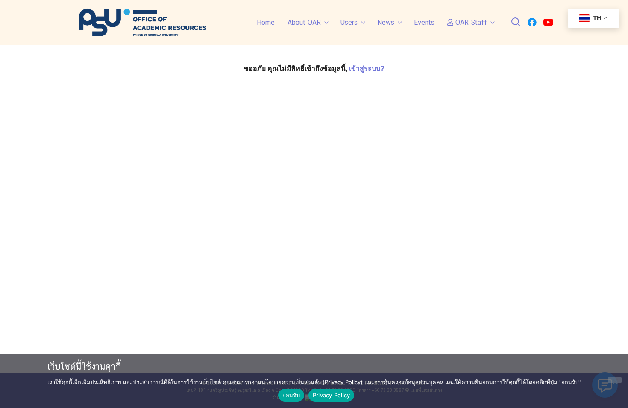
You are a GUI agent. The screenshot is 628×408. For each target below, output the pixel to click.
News (385, 22)
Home (266, 22)
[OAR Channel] (548, 22)
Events (424, 22)
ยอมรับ (291, 395)
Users (349, 22)
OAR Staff (470, 22)
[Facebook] (532, 22)
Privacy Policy (331, 395)
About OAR (304, 22)
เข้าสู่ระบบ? (366, 68)
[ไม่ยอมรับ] (615, 380)
